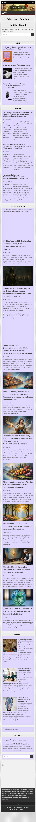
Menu (5, 2)
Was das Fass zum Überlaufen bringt (16, 65)
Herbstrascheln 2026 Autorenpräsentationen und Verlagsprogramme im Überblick (15, 177)
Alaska (28, 748)
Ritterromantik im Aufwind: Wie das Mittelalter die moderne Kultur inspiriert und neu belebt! (18, 484)
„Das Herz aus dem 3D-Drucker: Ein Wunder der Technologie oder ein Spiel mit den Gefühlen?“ (17, 611)
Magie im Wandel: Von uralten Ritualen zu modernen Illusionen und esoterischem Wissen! (16, 569)
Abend (14, 740)
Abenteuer (17, 744)
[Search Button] (18, 804)
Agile (4, 740)
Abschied (5, 748)
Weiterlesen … (26, 263)
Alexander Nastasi (23, 740)
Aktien (8, 746)
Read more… (26, 102)
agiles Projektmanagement (25, 746)
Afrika (11, 744)
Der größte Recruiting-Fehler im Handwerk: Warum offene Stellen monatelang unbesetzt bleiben (24, 672)
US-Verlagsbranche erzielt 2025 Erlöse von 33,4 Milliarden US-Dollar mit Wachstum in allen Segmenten (17, 114)
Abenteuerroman (22, 748)
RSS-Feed (22, 648)
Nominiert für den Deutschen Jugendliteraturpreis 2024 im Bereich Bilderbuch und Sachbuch (17, 146)
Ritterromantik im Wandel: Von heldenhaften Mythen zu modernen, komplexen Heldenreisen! (18, 526)
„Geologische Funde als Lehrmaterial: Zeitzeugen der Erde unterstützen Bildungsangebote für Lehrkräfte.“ (25, 642)
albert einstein (14, 748)
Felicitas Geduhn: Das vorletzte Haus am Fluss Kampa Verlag (17, 48)
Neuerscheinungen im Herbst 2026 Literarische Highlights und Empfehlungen (16, 85)
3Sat (18, 746)
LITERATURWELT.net (18, 8)
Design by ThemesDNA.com (18, 810)
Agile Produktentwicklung (14, 750)
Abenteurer (6, 744)
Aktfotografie (13, 746)
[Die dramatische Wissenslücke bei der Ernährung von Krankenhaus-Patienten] (10, 710)
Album (9, 748)
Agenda (25, 744)
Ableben (8, 740)
